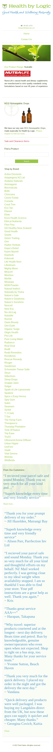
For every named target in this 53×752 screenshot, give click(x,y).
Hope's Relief (11, 248)
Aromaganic (10, 184)
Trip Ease (9, 433)
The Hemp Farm (12, 420)
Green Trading (11, 238)
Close (6, 731)
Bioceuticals (10, 187)
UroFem (8, 447)
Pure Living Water (13, 339)
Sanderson (10, 366)
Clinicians (9, 194)
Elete (7, 214)
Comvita (8, 201)
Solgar (7, 386)
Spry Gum (9, 399)
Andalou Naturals (13, 181)
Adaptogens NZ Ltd (14, 177)
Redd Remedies (12, 352)
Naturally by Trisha (14, 292)
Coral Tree (9, 204)
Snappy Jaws (11, 383)
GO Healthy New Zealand (17, 228)
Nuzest (8, 319)
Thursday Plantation (14, 426)
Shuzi (7, 373)
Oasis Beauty (11, 322)
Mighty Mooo (11, 268)
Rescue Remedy (13, 359)
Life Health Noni (12, 261)
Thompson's (10, 423)
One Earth (9, 325)
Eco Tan (8, 208)
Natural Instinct (12, 288)
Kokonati (9, 258)
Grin (6, 241)
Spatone (8, 393)
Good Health (11, 231)
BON (7, 191)
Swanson (9, 406)
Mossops (9, 282)
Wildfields (9, 460)
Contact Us (26, 39)
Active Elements (12, 174)
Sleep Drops (11, 379)
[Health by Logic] (26, 5)
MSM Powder (11, 285)
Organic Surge (12, 329)
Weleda (8, 457)
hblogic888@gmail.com (26, 28)
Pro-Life (8, 336)
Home (26, 33)
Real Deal (9, 346)
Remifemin (10, 356)
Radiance (9, 342)
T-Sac (7, 416)
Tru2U (7, 436)
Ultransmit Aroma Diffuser (17, 440)
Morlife (7, 278)
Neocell (8, 305)
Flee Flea (9, 224)
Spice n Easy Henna (15, 396)
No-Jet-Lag (10, 312)
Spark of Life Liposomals (17, 389)
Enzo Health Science (15, 218)
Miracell (8, 272)
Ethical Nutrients (13, 221)
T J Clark (9, 413)
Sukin (7, 403)
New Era (9, 309)
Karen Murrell (11, 251)
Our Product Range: (14, 67)
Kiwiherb (9, 255)
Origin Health (11, 332)
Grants (7, 235)
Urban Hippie (11, 443)
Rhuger (8, 362)
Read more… (9, 504)
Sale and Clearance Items (16, 141)
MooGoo (8, 275)
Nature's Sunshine (14, 302)
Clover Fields (11, 198)
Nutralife (8, 315)
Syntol (7, 410)
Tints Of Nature (12, 430)
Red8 (7, 349)
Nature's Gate (11, 295)
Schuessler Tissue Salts (17, 369)
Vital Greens (10, 453)
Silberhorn (9, 376)
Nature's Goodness (14, 298)
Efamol (8, 211)
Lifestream (9, 265)
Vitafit (7, 450)
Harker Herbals (12, 245)
